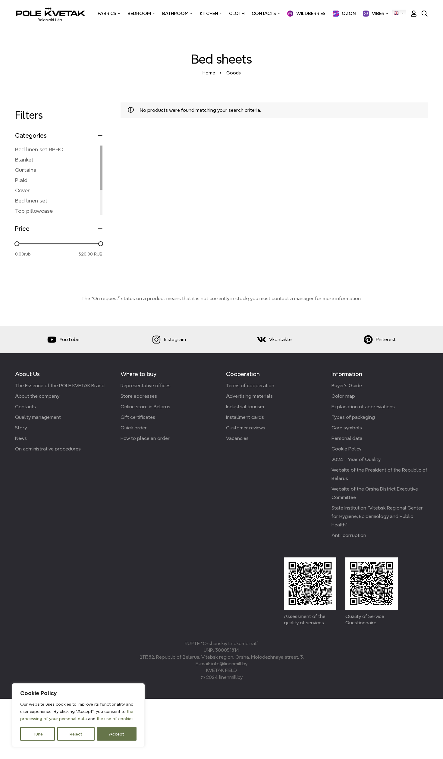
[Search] (424, 13)
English (399, 13)
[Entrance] (411, 13)
